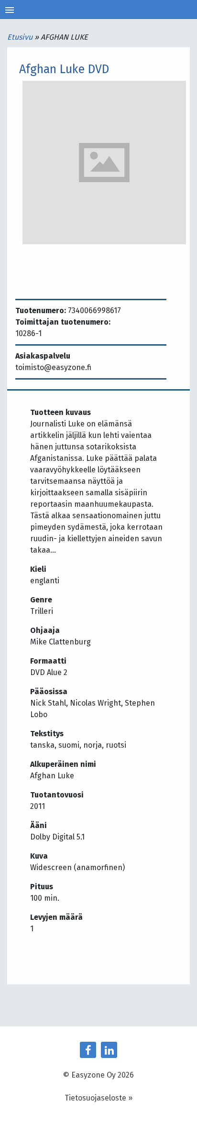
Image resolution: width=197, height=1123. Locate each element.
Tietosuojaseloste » (98, 1097)
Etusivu (20, 37)
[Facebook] (88, 1050)
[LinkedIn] (109, 1050)
